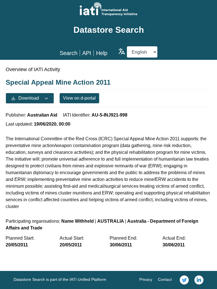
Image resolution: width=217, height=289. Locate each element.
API (86, 53)
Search (68, 53)
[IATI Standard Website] (108, 9)
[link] (184, 279)
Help (101, 53)
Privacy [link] (145, 279)
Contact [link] (165, 279)
